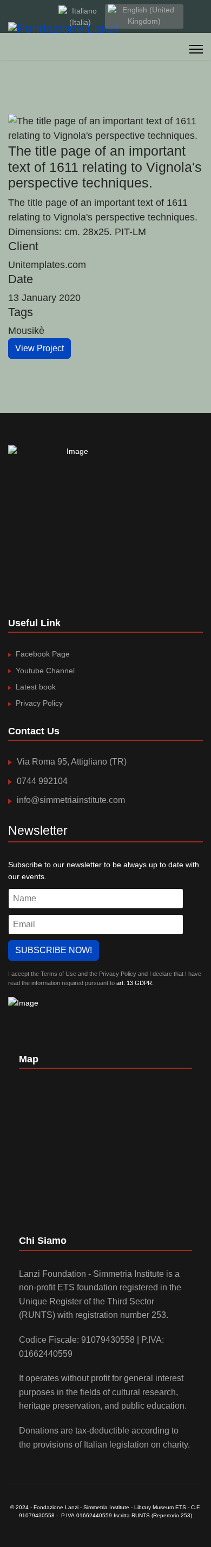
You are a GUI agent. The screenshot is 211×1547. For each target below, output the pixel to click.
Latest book (36, 686)
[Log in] (200, 16)
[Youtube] (28, 16)
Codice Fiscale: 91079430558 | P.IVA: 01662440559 (91, 1346)
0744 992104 (42, 781)
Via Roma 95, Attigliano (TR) (72, 761)
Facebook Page (43, 653)
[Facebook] (11, 16)
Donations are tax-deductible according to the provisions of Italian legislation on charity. (104, 1437)
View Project (39, 348)
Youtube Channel (45, 670)
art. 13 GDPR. (134, 983)
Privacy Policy (39, 703)
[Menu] (196, 49)
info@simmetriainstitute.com (71, 800)
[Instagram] (45, 16)
